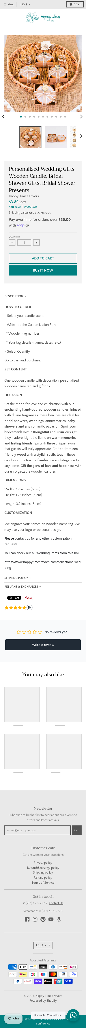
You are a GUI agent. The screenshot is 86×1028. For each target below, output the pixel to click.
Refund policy (43, 877)
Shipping (14, 212)
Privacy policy (43, 863)
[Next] (81, 116)
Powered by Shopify (43, 1001)
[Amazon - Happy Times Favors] (59, 919)
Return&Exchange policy (43, 868)
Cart (77, 4)
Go (76, 830)
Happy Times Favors (24, 196)
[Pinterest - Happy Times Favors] (43, 919)
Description (13, 296)
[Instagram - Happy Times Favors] (35, 919)
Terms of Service (43, 883)
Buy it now (43, 270)
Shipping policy (43, 872)
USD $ (23, 4)
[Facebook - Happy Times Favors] (27, 919)
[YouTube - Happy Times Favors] (51, 919)
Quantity (14, 237)
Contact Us (56, 903)
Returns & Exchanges (21, 587)
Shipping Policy (16, 578)
